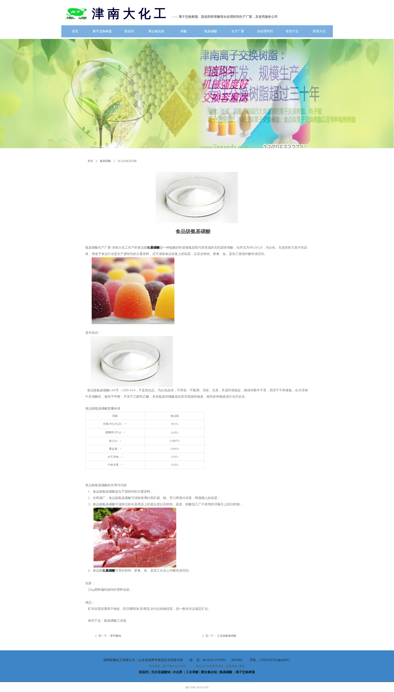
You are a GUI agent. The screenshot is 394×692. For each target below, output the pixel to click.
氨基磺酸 (105, 161)
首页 (90, 161)
